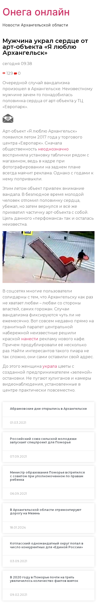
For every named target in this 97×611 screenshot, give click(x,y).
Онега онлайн (36, 12)
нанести (29, 339)
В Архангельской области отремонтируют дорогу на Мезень (45, 511)
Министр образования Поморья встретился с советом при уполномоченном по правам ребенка (47, 476)
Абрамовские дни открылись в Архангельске (48, 408)
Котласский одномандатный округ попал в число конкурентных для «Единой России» (46, 545)
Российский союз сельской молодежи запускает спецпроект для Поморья (43, 440)
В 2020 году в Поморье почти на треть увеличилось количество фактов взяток (44, 579)
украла (50, 366)
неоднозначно (53, 149)
